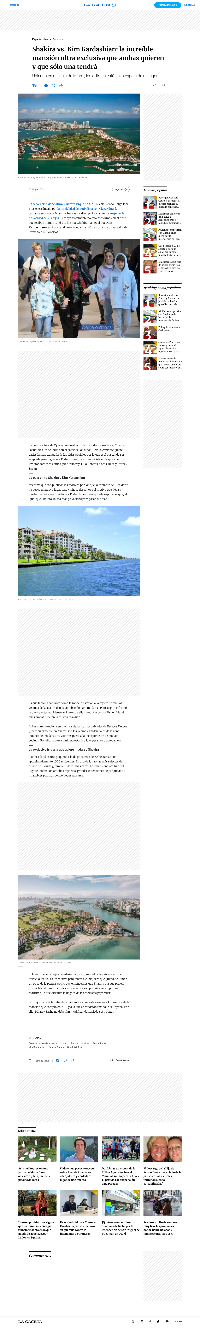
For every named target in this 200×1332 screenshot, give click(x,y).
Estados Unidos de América (43, 1043)
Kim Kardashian (37, 1047)
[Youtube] (167, 1322)
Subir (179, 1322)
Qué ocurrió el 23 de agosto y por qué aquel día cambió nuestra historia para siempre (169, 251)
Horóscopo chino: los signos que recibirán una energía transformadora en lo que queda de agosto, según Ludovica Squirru (36, 1230)
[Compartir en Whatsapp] (53, 86)
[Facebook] (150, 1322)
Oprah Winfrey (74, 1047)
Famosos (58, 39)
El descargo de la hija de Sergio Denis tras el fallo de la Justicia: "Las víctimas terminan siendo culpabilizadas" (162, 1176)
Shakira (85, 1043)
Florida (74, 1043)
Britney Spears (56, 1047)
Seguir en (119, 189)
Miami (63, 1043)
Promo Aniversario (168, 5)
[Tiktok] (158, 1322)
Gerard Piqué (99, 1043)
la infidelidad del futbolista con (85, 208)
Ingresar (190, 5)
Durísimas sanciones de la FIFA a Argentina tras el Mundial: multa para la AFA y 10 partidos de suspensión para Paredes (169, 222)
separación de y (58, 204)
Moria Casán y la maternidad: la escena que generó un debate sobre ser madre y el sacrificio (170, 364)
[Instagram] (133, 1322)
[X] (142, 1322)
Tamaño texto (42, 1060)
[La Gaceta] (100, 5)
